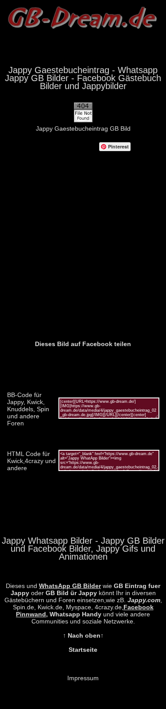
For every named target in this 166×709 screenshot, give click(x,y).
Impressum (83, 678)
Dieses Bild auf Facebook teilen (83, 343)
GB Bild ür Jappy (71, 592)
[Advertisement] (83, 253)
